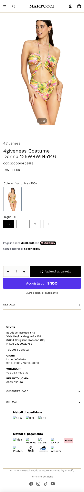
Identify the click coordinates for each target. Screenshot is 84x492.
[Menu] (4, 6)
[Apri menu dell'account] (70, 6)
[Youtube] (52, 483)
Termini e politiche (42, 476)
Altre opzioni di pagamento (42, 292)
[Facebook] (31, 483)
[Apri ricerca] (13, 6)
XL (50, 224)
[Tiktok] (45, 483)
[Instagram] (38, 483)
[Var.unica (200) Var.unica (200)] (12, 199)
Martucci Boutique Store (34, 470)
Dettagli (9, 304)
